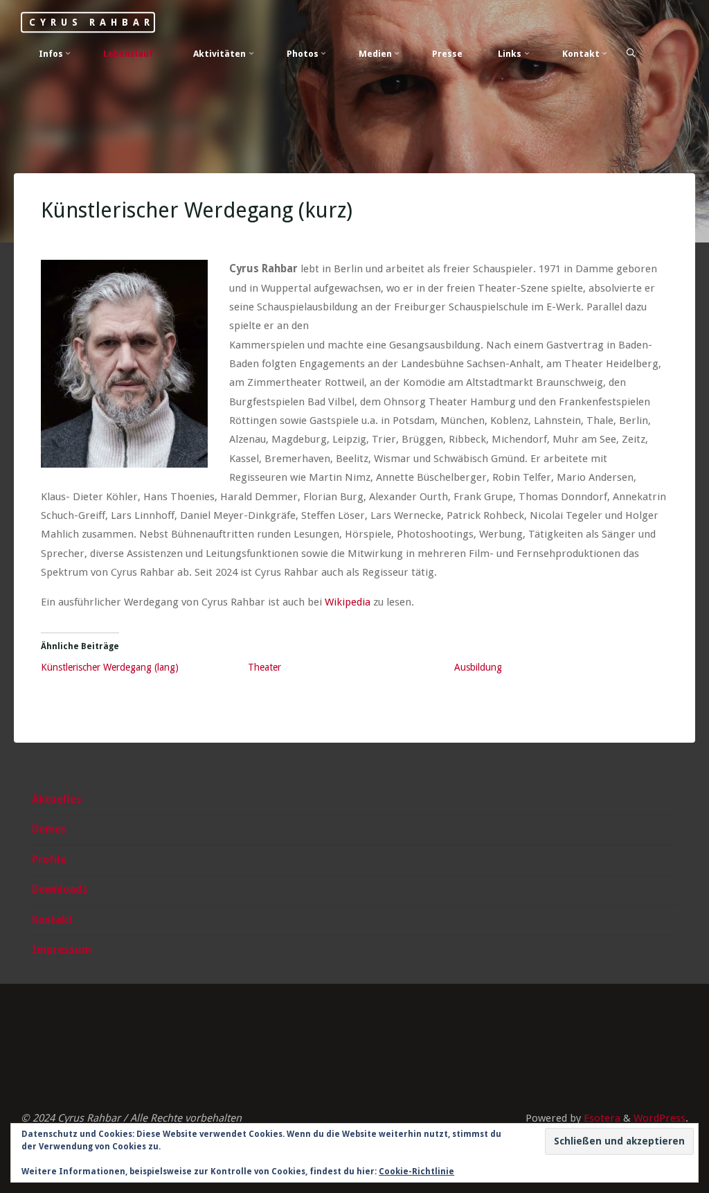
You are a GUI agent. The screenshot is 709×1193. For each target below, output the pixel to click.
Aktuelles (57, 799)
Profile (49, 860)
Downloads (60, 889)
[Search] (631, 53)
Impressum (61, 950)
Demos (49, 829)
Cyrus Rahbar (91, 22)
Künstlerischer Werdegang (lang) (110, 667)
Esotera (600, 1118)
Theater (264, 667)
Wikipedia (348, 602)
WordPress (659, 1118)
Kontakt (52, 920)
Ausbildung (479, 667)
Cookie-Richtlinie (416, 1171)
